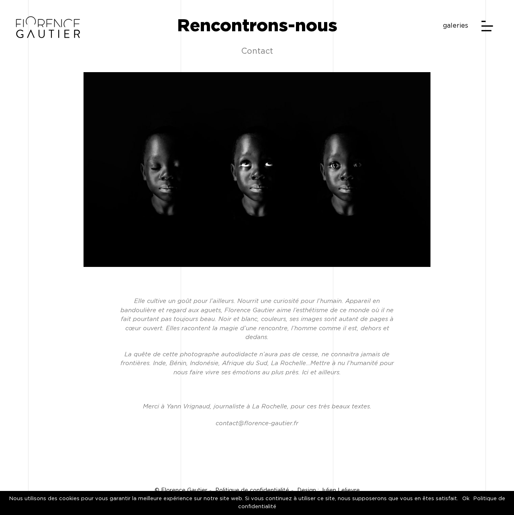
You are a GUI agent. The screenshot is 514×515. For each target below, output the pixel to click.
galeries (455, 25)
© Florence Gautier (181, 490)
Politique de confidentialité (252, 490)
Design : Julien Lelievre (328, 490)
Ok (465, 498)
